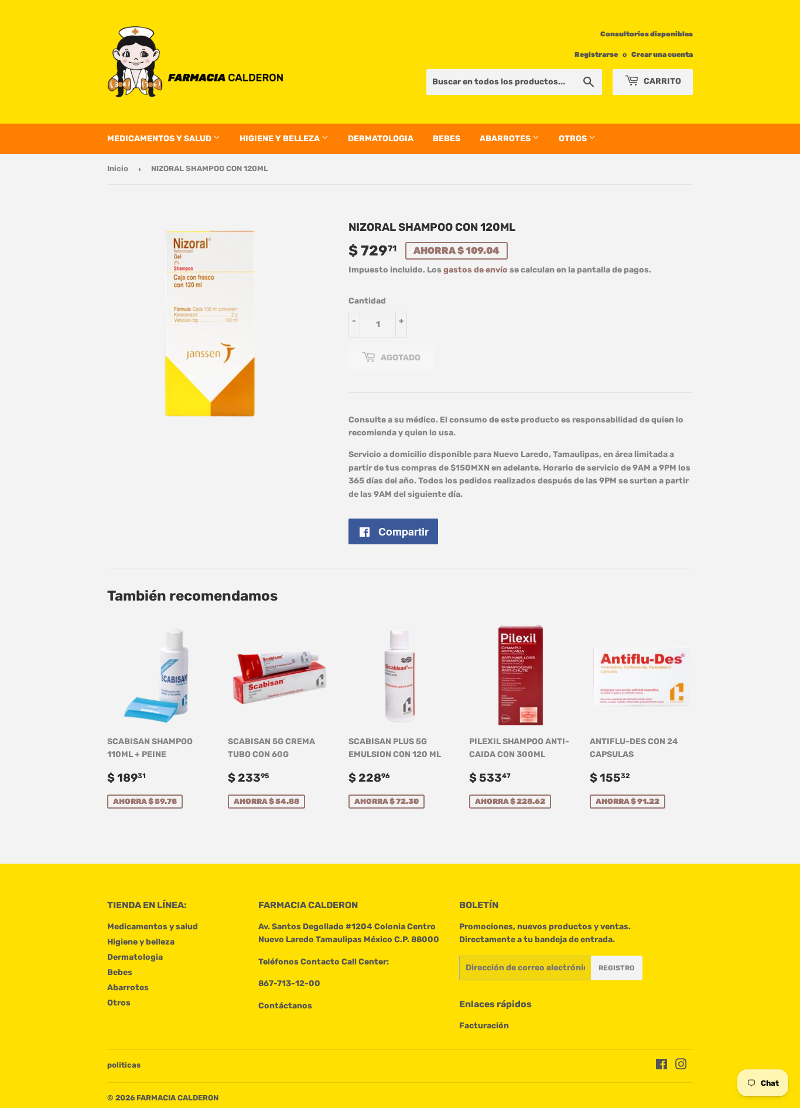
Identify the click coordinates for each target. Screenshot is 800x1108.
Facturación (484, 1026)
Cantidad (367, 301)
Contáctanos (285, 1006)
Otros (574, 139)
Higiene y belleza (281, 139)
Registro (617, 968)
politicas (124, 1065)
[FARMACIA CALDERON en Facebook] (661, 1066)
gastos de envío (475, 270)
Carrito (661, 81)
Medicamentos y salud (160, 139)
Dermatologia (380, 139)
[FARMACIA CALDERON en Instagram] (681, 1066)
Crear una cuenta (662, 54)
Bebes (446, 139)
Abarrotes (506, 139)
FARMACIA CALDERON (177, 1097)
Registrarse (596, 54)
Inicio (117, 168)
